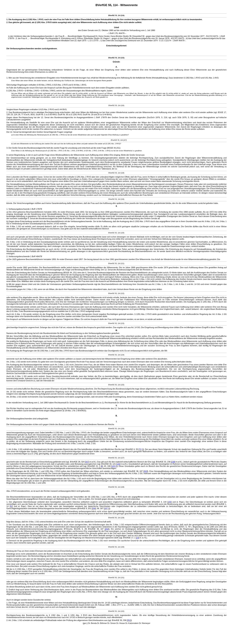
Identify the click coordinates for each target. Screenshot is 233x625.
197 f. (106, 508)
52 (11, 506)
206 (93, 508)
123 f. (114, 466)
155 (169, 502)
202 (145, 471)
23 (137, 538)
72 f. (141, 449)
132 (118, 464)
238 (173, 462)
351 (129, 620)
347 (87, 462)
